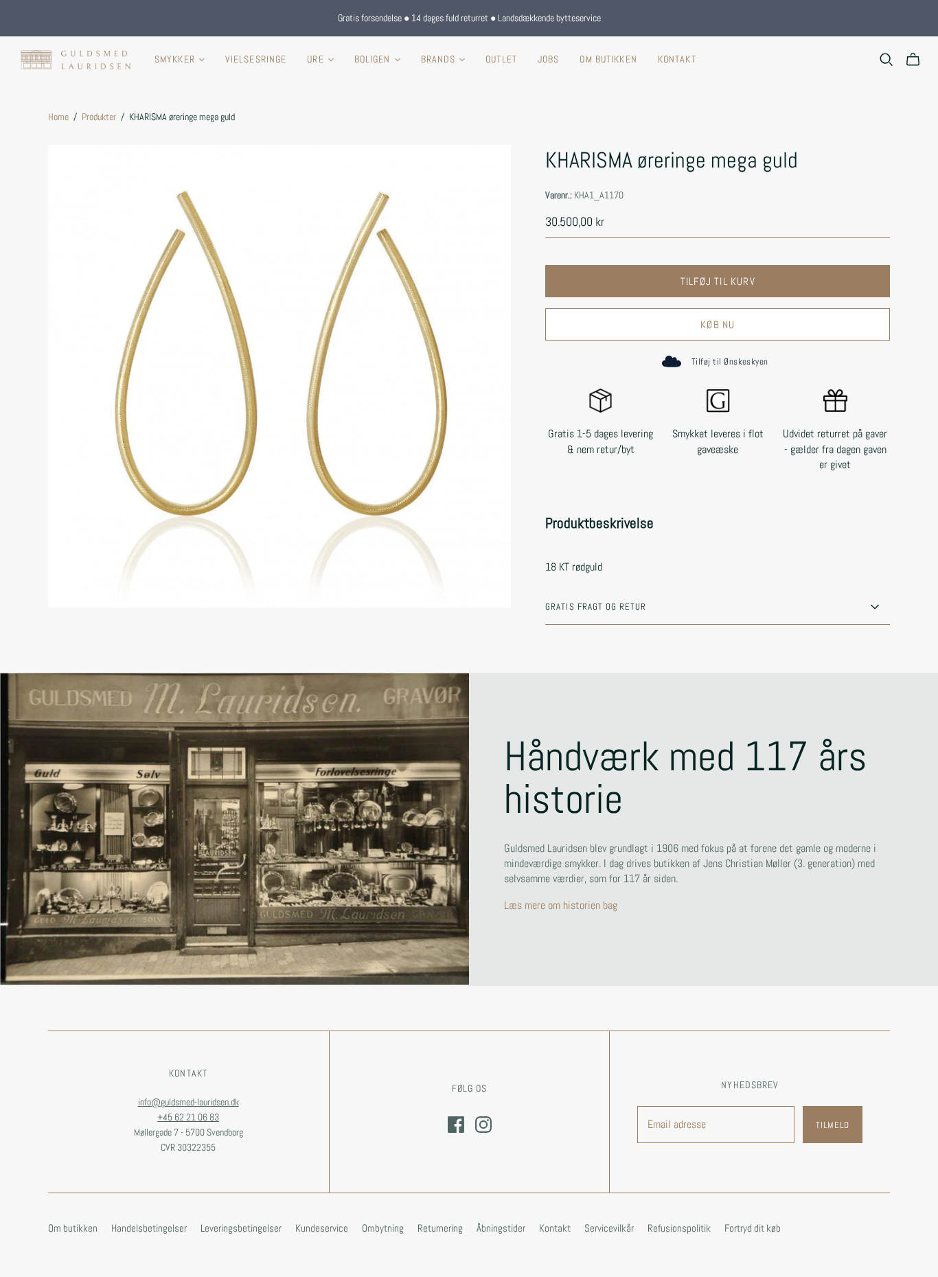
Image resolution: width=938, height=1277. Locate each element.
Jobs (548, 59)
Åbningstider (501, 1227)
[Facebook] (456, 1124)
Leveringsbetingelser (241, 1227)
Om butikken (608, 59)
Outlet (501, 59)
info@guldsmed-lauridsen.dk (188, 1102)
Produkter (99, 117)
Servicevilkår (609, 1227)
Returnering (440, 1227)
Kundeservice (321, 1227)
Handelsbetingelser (149, 1227)
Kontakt (677, 59)
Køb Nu (717, 324)
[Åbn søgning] (886, 60)
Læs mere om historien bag (560, 905)
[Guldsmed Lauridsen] (75, 59)
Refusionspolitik (679, 1227)
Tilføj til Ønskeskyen (729, 361)
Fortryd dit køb (752, 1227)
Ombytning (383, 1227)
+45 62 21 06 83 (188, 1117)
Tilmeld (832, 1125)
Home (58, 117)
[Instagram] (483, 1124)
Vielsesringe (255, 59)
